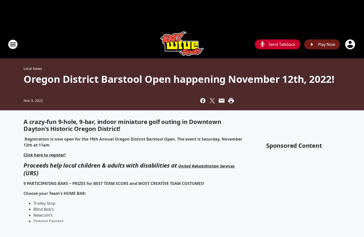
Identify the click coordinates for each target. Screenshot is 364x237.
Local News (33, 68)
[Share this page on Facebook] (202, 100)
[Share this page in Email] (221, 100)
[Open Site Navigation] (13, 44)
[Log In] (350, 44)
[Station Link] (182, 44)
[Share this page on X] (212, 100)
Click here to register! (45, 155)
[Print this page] (231, 100)
